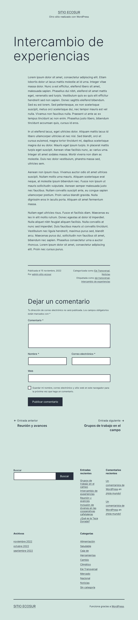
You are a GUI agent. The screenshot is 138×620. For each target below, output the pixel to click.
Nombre (33, 353)
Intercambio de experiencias (88, 492)
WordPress (118, 606)
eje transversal (102, 278)
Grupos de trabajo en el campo (87, 483)
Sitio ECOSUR (69, 12)
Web (30, 371)
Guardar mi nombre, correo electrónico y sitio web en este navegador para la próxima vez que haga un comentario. (70, 389)
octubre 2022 (21, 546)
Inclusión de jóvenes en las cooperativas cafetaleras (88, 509)
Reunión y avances (86, 499)
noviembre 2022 (22, 541)
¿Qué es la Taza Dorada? (89, 520)
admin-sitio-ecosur (41, 274)
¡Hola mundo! (113, 493)
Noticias (106, 274)
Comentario (35, 320)
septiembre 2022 (23, 550)
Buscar (17, 470)
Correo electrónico (83, 353)
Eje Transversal (102, 270)
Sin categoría (87, 587)
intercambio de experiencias (95, 281)
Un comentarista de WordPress (115, 485)
